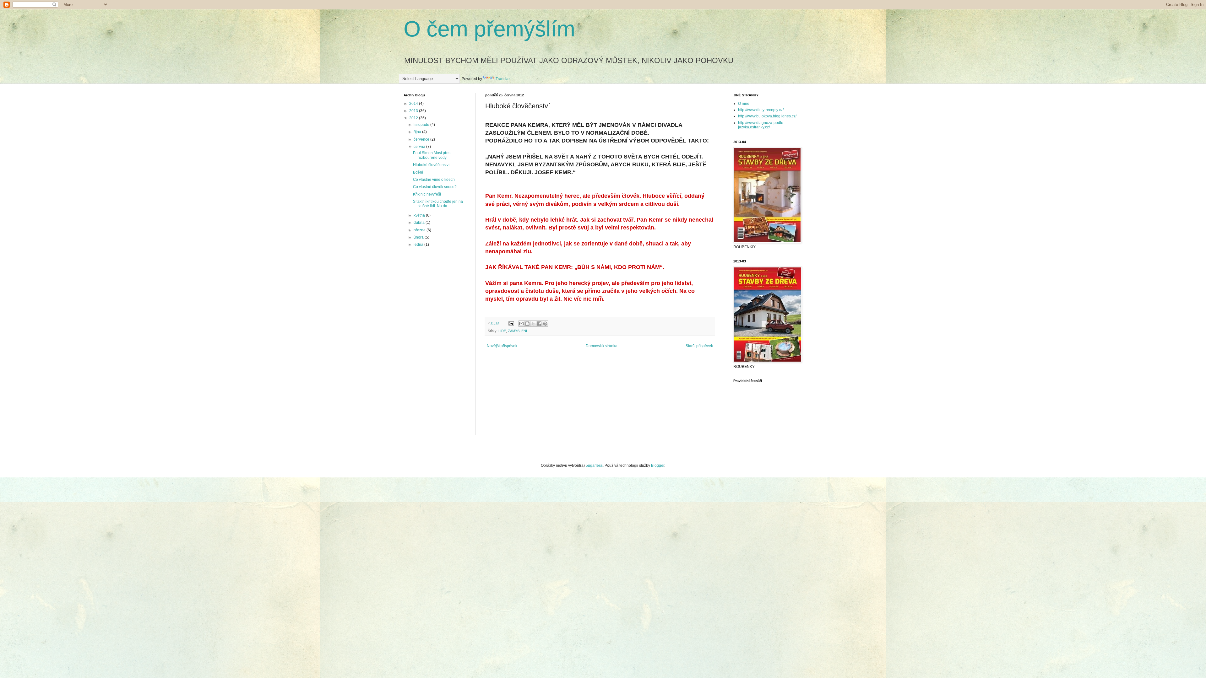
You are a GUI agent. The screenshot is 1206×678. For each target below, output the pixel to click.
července (422, 139)
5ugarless (594, 465)
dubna (420, 222)
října (418, 132)
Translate (504, 79)
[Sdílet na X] (533, 323)
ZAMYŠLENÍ (517, 331)
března (420, 230)
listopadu (422, 124)
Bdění (418, 172)
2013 (414, 111)
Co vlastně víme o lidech (434, 179)
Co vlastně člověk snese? (435, 187)
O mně (743, 103)
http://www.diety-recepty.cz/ (761, 110)
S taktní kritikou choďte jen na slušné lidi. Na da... (438, 203)
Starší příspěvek (699, 346)
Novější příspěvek (502, 346)
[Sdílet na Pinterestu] (545, 323)
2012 (414, 118)
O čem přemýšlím (489, 29)
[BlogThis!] (527, 323)
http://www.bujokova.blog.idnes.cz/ (767, 116)
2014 (414, 103)
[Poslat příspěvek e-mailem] (511, 323)
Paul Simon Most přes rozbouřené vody (431, 155)
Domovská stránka (601, 346)
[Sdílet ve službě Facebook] (539, 323)
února (419, 237)
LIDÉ (502, 331)
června (420, 146)
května (420, 215)
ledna (419, 244)
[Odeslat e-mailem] (521, 323)
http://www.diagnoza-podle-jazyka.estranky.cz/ (761, 125)
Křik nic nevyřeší (427, 194)
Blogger (657, 465)
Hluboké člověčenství (431, 165)
